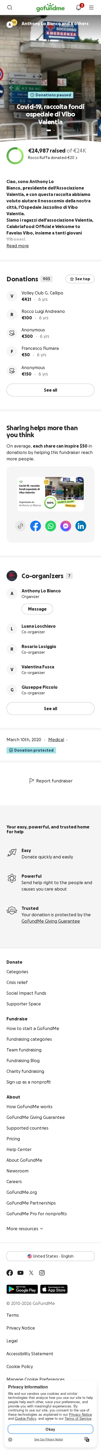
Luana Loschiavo (39, 626)
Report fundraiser (54, 780)
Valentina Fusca (38, 666)
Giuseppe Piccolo (40, 687)
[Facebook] (35, 526)
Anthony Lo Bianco (41, 590)
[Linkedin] (80, 526)
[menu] (91, 7)
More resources (22, 1228)
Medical (56, 739)
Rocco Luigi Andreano (43, 311)
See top (82, 279)
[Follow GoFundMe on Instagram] (42, 1272)
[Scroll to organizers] (14, 22)
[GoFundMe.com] (50, 7)
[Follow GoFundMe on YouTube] (20, 1272)
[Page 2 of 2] (54, 130)
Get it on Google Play (22, 1289)
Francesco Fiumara (40, 348)
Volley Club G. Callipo (42, 292)
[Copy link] (20, 526)
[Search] (9, 7)
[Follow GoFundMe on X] (31, 1272)
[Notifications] (78, 7)
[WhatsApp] (50, 526)
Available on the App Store (54, 1289)
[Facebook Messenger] (65, 526)
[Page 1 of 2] (49, 130)
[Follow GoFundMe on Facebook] (9, 1272)
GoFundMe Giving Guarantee (51, 921)
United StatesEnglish (53, 1256)
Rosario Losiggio (39, 646)
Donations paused (53, 95)
